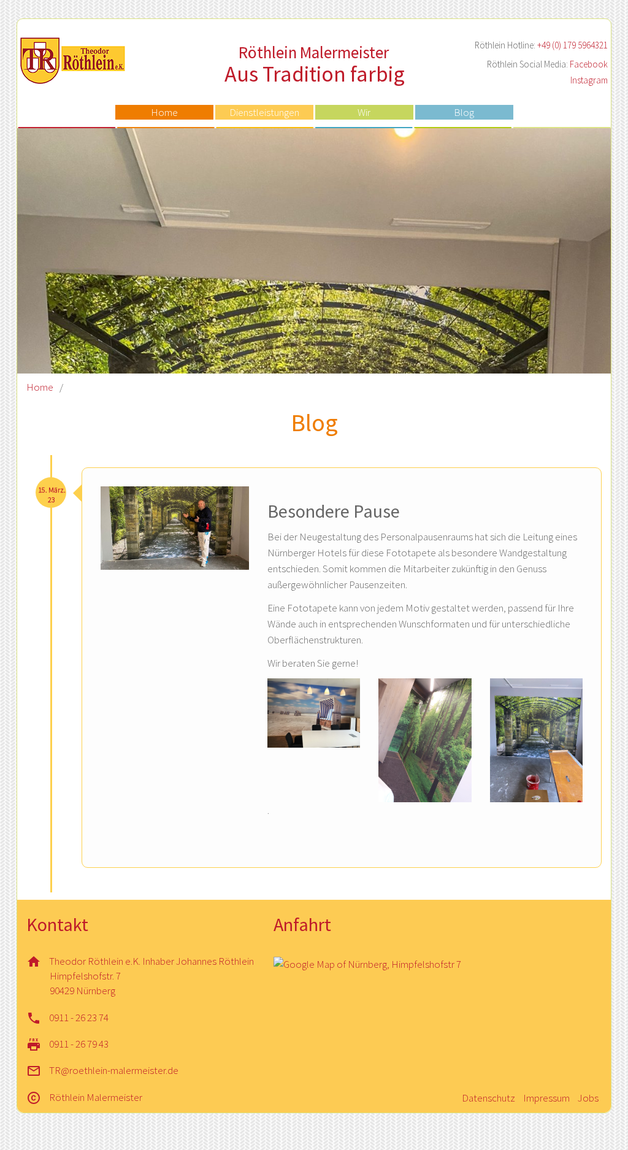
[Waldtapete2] (424, 740)
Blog (464, 112)
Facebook (589, 64)
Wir (364, 112)
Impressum (546, 1098)
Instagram (589, 80)
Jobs (588, 1098)
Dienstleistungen (264, 112)
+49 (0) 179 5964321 (572, 45)
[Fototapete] (313, 713)
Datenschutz (488, 1098)
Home (164, 112)
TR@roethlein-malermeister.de (113, 1070)
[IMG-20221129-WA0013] (536, 740)
